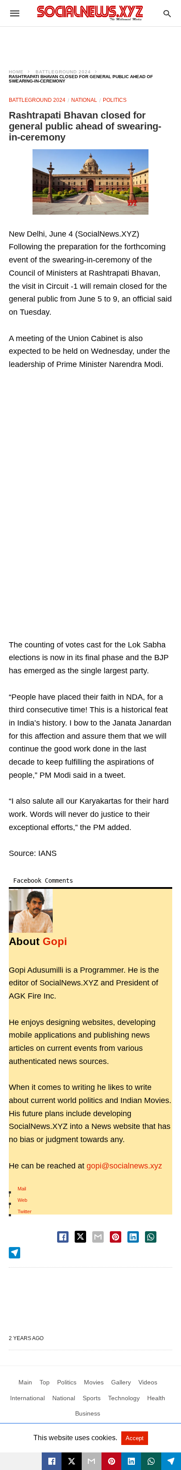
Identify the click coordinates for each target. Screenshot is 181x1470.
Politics (115, 100)
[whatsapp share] (150, 1237)
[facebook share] (63, 1237)
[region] (90, 42)
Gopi (55, 941)
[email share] (98, 1237)
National (84, 100)
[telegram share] (14, 1252)
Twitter (25, 1211)
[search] (167, 13)
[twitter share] (80, 1237)
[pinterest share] (115, 1237)
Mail (22, 1188)
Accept (135, 1438)
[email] (91, 1461)
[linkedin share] (133, 1237)
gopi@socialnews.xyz (124, 1165)
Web (22, 1200)
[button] (90, 182)
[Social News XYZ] (90, 13)
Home (16, 71)
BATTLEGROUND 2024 (63, 71)
